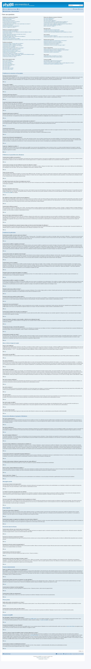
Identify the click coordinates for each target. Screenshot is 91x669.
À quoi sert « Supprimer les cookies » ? (9, 27)
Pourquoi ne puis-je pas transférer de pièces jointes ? (12, 51)
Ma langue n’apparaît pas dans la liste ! (9, 35)
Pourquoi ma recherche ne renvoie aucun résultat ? (52, 41)
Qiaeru (48, 657)
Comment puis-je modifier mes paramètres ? (10, 30)
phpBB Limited (33, 618)
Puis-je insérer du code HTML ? (8, 61)
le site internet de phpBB (7, 192)
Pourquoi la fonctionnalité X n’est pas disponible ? (52, 61)
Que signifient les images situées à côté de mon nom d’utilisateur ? (14, 36)
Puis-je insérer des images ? (8, 63)
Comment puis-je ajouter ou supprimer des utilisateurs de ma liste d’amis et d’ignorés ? (58, 36)
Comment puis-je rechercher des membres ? (51, 43)
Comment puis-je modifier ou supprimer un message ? (12, 44)
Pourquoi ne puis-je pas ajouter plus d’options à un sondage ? (13, 47)
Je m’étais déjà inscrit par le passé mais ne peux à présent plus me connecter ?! (16, 23)
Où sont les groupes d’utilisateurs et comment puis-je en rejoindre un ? (56, 21)
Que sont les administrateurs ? (49, 18)
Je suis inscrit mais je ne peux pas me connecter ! (11, 21)
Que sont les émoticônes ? (7, 62)
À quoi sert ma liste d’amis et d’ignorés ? (51, 35)
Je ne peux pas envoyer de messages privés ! (52, 29)
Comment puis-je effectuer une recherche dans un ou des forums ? (55, 40)
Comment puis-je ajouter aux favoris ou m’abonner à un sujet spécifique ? (56, 49)
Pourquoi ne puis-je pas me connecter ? (9, 22)
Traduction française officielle (41, 657)
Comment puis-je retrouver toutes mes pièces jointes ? (53, 56)
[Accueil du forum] (8, 4)
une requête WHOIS (34, 635)
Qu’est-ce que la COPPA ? (7, 19)
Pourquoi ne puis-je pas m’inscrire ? (9, 20)
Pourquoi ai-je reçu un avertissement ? (9, 52)
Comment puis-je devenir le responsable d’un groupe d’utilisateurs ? (55, 22)
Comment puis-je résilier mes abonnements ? (51, 52)
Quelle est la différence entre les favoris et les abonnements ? (54, 48)
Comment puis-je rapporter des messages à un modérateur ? (13, 53)
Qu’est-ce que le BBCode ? (7, 60)
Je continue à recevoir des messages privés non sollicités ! (54, 30)
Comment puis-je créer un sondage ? (9, 46)
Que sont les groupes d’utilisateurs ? (50, 20)
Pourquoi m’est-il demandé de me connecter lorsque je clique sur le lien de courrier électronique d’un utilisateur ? (22, 39)
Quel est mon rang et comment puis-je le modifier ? (11, 38)
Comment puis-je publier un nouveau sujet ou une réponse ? (13, 43)
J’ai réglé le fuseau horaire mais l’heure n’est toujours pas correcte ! (14, 34)
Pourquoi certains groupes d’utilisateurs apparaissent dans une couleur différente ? (58, 23)
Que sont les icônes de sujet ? (8, 69)
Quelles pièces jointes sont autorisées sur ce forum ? (53, 55)
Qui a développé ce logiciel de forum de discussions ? (53, 60)
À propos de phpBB (44, 619)
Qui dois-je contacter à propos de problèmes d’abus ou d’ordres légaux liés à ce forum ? (59, 62)
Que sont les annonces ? (7, 65)
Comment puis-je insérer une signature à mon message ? (12, 45)
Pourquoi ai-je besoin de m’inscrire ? (9, 18)
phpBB (40, 656)
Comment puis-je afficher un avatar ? (9, 37)
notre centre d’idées (71, 626)
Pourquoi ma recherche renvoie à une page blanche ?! (53, 42)
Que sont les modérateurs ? (48, 19)
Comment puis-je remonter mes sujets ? (9, 56)
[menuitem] (12, 9)
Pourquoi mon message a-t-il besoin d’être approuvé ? (12, 55)
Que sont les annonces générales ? (9, 64)
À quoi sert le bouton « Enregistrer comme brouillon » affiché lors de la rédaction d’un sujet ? (18, 54)
